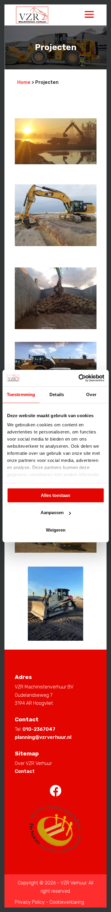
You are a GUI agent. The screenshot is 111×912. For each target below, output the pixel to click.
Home (23, 82)
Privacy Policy (30, 902)
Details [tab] (56, 394)
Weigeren (55, 529)
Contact (25, 771)
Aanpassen (52, 512)
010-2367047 (38, 729)
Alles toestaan (55, 495)
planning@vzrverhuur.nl (43, 737)
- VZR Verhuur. (72, 883)
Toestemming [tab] (21, 394)
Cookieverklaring (66, 902)
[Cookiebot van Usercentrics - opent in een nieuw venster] (79, 378)
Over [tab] (91, 394)
